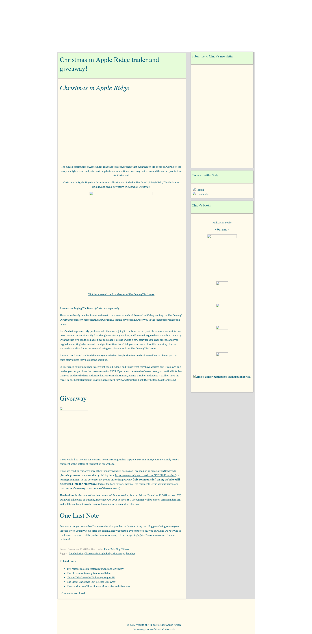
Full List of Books (222, 222)
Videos (125, 549)
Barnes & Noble (109, 612)
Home (114, 46)
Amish (177, 46)
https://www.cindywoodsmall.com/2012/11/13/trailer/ (145, 475)
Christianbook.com (169, 612)
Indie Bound (230, 612)
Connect (196, 46)
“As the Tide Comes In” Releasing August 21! (91, 577)
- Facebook (202, 194)
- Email (200, 189)
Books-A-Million (139, 612)
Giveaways (119, 553)
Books (131, 46)
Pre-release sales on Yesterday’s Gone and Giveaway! (95, 568)
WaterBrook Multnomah (165, 629)
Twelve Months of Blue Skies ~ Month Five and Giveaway (98, 586)
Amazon (78, 612)
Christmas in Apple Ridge (98, 553)
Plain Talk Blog (112, 549)
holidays (130, 553)
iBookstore (200, 612)
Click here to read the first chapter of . (121, 294)
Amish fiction (76, 553)
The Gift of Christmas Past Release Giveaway (91, 581)
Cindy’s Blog (154, 46)
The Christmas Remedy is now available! (89, 573)
